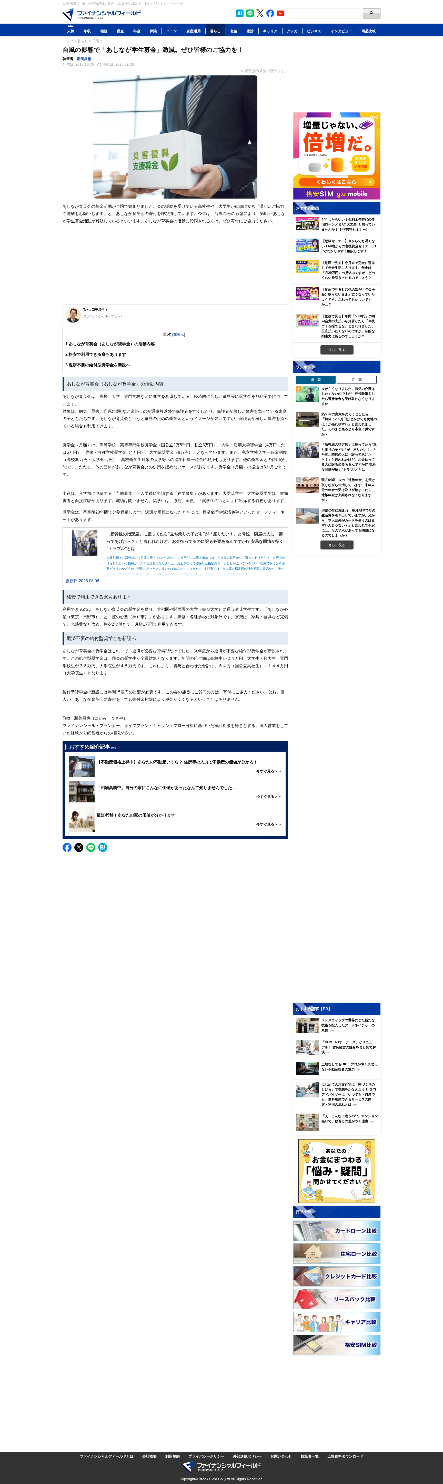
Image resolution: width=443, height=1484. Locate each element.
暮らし (215, 31)
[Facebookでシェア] (67, 847)
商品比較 (368, 31)
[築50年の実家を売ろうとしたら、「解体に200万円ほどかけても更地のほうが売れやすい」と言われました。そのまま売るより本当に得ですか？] (307, 420)
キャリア (270, 31)
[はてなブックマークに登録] (102, 847)
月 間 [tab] (357, 379)
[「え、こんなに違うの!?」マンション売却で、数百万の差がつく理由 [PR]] (338, 1129)
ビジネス (314, 31)
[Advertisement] (175, 265)
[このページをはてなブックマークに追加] (240, 13)
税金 (120, 31)
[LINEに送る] (90, 847)
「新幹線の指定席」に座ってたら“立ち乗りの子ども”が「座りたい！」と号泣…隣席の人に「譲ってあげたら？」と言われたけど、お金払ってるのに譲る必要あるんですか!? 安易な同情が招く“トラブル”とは (349, 457)
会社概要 (149, 1456)
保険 (153, 31)
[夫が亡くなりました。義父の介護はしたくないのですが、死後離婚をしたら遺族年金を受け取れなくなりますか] (307, 394)
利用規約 (172, 1456)
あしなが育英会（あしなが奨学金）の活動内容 (110, 344)
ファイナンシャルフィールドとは (107, 1456)
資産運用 (193, 31)
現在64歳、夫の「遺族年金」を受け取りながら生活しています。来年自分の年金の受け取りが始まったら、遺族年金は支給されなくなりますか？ (348, 489)
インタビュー (341, 31)
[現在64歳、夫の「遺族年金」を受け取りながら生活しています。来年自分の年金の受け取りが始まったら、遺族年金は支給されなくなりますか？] (307, 485)
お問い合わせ (281, 1456)
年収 (87, 31)
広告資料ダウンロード (345, 1456)
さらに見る (337, 349)
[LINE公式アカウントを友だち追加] (250, 13)
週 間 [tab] (316, 379)
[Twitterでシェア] (78, 847)
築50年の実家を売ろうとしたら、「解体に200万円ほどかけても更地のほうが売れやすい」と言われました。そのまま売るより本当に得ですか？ (349, 424)
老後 (233, 31)
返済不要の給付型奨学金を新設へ (97, 365)
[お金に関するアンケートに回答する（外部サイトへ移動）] (336, 1171)
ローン (171, 31)
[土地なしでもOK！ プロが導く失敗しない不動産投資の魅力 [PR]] (338, 1074)
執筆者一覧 (310, 1456)
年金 (136, 31)
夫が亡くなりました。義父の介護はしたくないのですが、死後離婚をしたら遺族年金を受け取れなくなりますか (348, 396)
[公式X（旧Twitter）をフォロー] (260, 13)
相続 (103, 31)
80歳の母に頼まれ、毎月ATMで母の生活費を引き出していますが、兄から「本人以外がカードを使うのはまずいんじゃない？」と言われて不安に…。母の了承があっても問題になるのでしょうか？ (348, 523)
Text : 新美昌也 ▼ (95, 309)
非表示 (178, 334)
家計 (250, 31)
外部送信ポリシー (247, 1456)
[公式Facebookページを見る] (270, 13)
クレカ (292, 31)
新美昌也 (84, 58)
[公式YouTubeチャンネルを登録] (280, 13)
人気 (70, 31)
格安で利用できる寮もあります (95, 354)
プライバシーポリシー (206, 1456)
